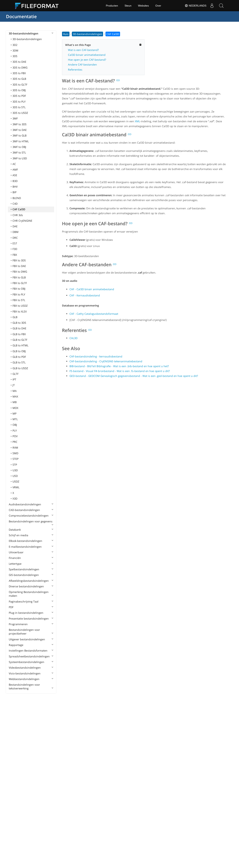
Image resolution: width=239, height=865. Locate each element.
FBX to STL (19, 300)
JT (14, 385)
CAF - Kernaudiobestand (84, 295)
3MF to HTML (21, 141)
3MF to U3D (20, 158)
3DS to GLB (19, 79)
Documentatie (21, 16)
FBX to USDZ (20, 305)
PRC (15, 442)
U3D (15, 470)
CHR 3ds (18, 215)
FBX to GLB (19, 277)
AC (14, 164)
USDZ (16, 481)
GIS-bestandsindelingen (24, 575)
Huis (66, 34)
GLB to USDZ (20, 368)
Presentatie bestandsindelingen (29, 618)
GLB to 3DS (19, 322)
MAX (15, 396)
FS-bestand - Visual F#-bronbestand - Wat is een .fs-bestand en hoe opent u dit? (119, 371)
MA (15, 391)
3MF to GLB (20, 135)
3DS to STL (19, 107)
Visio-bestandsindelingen (25, 673)
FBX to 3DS (19, 260)
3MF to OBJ (19, 147)
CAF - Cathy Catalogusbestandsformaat (93, 313)
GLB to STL (19, 362)
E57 (15, 243)
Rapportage (16, 645)
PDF (11, 607)
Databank (15, 529)
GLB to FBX (19, 334)
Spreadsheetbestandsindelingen (29, 656)
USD (15, 476)
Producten (112, 5)
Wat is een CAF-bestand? (83, 50)
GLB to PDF (19, 357)
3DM (15, 50)
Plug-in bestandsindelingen (26, 612)
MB (15, 402)
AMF (15, 169)
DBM (15, 232)
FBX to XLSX (20, 311)
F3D (15, 249)
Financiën (15, 558)
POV (15, 436)
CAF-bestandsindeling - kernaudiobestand (95, 356)
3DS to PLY (19, 101)
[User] (212, 5)
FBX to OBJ (19, 288)
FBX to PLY (19, 294)
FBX (15, 255)
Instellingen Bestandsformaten (28, 650)
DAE (15, 226)
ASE (15, 175)
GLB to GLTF (20, 340)
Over (158, 5)
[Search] (221, 5)
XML (137, 121)
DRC (15, 237)
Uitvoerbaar (16, 552)
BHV (15, 186)
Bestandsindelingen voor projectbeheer (24, 631)
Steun (128, 5)
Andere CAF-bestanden (82, 64)
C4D (15, 203)
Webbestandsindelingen (24, 679)
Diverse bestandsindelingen (26, 586)
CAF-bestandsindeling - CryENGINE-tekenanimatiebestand (105, 361)
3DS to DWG (20, 67)
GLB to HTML (20, 345)
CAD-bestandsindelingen (24, 510)
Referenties (75, 69)
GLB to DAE (19, 328)
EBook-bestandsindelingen (25, 541)
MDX (15, 408)
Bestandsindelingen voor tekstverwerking (24, 686)
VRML (16, 487)
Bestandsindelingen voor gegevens (30, 521)
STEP (15, 459)
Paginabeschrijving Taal (23, 601)
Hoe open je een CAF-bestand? (87, 59)
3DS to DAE (19, 61)
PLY (15, 430)
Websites (143, 5)
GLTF (15, 374)
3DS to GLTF (20, 84)
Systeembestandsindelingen (26, 662)
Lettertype (15, 563)
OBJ (15, 425)
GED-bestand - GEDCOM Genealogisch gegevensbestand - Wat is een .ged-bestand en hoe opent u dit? (133, 376)
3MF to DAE (20, 130)
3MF (15, 118)
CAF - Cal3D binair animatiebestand (91, 289)
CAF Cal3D (19, 209)
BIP (14, 192)
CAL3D (73, 338)
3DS (15, 56)
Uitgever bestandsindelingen (27, 639)
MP (14, 413)
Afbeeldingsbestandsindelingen (29, 580)
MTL (15, 419)
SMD (15, 453)
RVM (15, 447)
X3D (15, 498)
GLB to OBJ (19, 351)
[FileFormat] (38, 5)
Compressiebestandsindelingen (29, 515)
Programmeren (18, 624)
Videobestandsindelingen (25, 667)
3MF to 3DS (20, 124)
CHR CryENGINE (22, 220)
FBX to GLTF (20, 283)
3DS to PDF (19, 96)
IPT (14, 379)
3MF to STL (19, 152)
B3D (15, 181)
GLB (15, 317)
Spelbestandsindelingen (24, 569)
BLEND (17, 198)
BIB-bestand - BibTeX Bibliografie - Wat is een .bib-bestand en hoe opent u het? (119, 366)
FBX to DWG (20, 271)
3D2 (15, 45)
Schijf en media (18, 535)
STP (15, 464)
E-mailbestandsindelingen (25, 546)
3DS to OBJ (19, 90)
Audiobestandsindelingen (25, 504)
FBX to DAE (19, 266)
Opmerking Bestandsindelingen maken (29, 593)
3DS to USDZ (20, 113)
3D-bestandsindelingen (23, 33)
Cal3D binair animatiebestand (86, 55)
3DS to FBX (19, 73)
